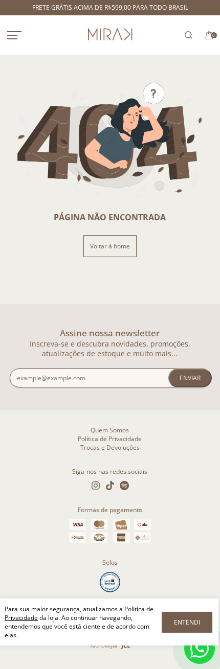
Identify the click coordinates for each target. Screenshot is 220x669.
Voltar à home (110, 246)
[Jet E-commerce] (110, 646)
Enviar (190, 378)
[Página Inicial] (110, 35)
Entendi (187, 622)
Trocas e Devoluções (110, 447)
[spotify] (124, 485)
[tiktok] (110, 485)
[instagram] (95, 485)
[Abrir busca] (186, 35)
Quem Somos (110, 430)
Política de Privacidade (110, 438)
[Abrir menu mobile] (25, 35)
